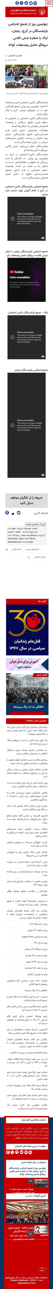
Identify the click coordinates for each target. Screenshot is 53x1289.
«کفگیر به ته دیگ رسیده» (35, 990)
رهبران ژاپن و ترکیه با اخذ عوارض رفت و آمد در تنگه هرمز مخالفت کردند (27, 807)
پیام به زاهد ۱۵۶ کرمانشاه (36, 968)
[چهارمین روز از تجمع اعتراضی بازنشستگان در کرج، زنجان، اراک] (26, 76)
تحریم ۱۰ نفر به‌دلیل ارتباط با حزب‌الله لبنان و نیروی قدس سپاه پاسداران (27, 998)
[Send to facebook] (7, 513)
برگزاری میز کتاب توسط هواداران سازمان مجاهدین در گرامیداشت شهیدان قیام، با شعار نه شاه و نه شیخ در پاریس (27, 914)
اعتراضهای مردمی (32, 549)
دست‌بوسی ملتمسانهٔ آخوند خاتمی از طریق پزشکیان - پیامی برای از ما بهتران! (27, 902)
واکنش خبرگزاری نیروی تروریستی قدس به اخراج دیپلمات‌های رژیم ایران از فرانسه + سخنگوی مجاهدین (27, 796)
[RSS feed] (35, 3)
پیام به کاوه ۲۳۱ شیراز (37, 930)
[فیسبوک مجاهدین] (17, 3)
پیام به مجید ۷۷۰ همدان (36, 955)
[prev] (30, 1181)
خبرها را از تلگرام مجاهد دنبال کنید (26, 500)
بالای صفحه (42, 1268)
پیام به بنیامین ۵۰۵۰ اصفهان (34, 937)
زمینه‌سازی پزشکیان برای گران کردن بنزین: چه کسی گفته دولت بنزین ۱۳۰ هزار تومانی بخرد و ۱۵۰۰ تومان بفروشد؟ (27, 730)
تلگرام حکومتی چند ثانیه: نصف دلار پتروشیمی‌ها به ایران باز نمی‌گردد (27, 1106)
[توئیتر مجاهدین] (21, 3)
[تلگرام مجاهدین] (31, 3)
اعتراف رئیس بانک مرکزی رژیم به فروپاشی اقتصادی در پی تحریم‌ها (27, 853)
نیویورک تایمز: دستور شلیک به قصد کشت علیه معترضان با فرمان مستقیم (22, 1193)
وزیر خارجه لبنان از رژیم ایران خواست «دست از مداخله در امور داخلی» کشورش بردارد (27, 784)
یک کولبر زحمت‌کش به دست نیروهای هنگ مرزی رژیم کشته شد (27, 742)
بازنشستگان (16, 549)
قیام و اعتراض (15, 56)
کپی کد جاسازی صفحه (35, 524)
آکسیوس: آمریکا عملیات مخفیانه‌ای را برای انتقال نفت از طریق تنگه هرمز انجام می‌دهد (27, 1031)
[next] (30, 1234)
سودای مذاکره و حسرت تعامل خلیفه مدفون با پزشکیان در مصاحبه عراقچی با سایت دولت (27, 761)
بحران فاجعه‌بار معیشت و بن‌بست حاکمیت (28, 1053)
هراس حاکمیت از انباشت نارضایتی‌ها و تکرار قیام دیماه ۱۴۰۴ (27, 883)
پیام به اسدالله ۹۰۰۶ (38, 924)
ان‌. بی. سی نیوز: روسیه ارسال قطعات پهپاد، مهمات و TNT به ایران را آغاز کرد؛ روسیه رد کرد (27, 1062)
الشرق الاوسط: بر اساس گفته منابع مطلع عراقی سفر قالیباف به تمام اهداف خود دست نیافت (27, 819)
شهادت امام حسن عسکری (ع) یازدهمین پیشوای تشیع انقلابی (27, 982)
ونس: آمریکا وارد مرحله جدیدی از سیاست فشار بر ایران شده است (27, 863)
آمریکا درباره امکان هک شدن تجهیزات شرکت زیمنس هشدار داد (27, 1087)
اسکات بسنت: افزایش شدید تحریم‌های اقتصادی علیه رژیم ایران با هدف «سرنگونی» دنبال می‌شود (27, 832)
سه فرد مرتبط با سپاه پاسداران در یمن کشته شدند (27, 873)
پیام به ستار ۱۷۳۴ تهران (36, 962)
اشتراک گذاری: (40, 513)
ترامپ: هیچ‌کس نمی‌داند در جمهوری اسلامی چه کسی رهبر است (27, 844)
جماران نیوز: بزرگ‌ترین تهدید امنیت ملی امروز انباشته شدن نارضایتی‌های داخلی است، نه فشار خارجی (27, 1076)
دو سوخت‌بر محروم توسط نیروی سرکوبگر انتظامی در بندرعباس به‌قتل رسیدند (27, 751)
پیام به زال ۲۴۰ (40, 943)
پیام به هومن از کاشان (37, 974)
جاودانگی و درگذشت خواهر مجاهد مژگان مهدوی (27, 893)
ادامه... (17, 1138)
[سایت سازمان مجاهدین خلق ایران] (26, 12)
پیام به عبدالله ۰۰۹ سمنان (36, 949)
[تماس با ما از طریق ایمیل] (26, 1152)
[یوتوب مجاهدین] (26, 3)
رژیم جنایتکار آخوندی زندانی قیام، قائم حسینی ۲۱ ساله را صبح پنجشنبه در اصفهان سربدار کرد (27, 1020)
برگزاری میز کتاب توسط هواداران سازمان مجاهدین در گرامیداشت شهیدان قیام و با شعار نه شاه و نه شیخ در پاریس (27, 1043)
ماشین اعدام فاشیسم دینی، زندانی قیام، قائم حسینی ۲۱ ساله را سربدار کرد (27, 1008)
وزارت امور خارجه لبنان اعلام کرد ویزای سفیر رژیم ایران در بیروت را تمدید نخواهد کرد (27, 1097)
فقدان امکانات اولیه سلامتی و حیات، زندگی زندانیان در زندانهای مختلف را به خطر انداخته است (27, 773)
